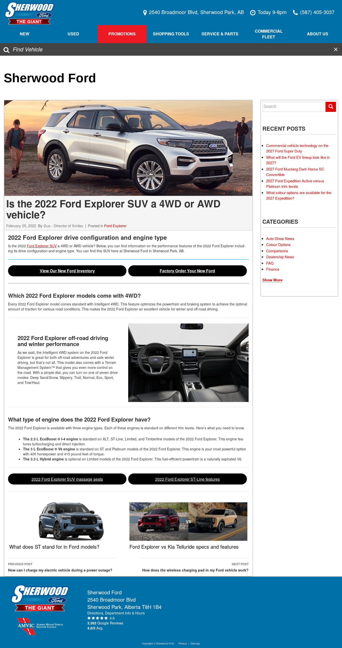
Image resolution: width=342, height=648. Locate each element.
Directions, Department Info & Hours (116, 612)
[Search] (330, 107)
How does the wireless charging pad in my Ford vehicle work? (195, 567)
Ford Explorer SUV (42, 245)
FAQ (270, 263)
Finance (272, 269)
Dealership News (280, 256)
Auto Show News (280, 238)
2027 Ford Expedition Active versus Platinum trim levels (295, 183)
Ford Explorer (115, 225)
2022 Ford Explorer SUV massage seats (67, 479)
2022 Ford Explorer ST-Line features (187, 479)
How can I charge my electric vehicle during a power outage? (60, 567)
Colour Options (278, 244)
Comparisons (277, 250)
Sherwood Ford (50, 78)
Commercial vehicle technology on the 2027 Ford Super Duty (297, 148)
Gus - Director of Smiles (63, 225)
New (24, 34)
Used (73, 34)
